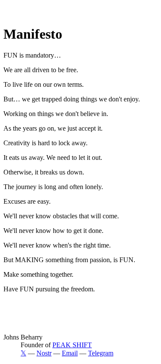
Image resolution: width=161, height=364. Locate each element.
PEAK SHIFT (72, 345)
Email (70, 353)
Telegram (100, 353)
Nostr (44, 353)
